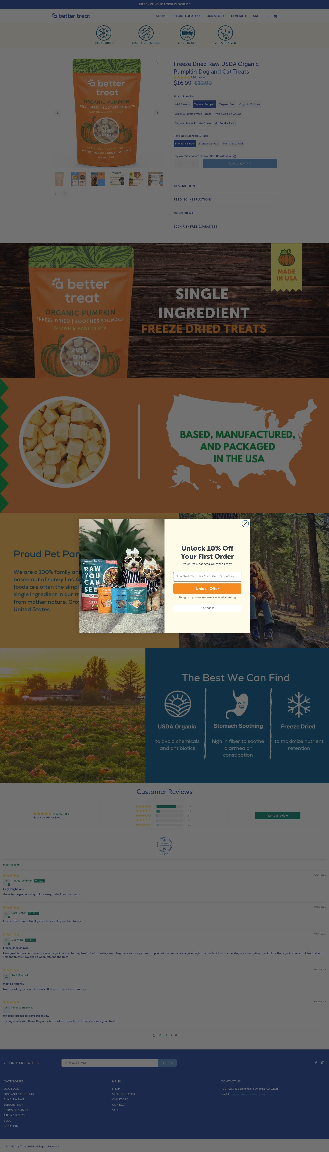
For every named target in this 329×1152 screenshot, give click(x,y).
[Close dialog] (245, 523)
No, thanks (207, 608)
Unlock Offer (207, 588)
